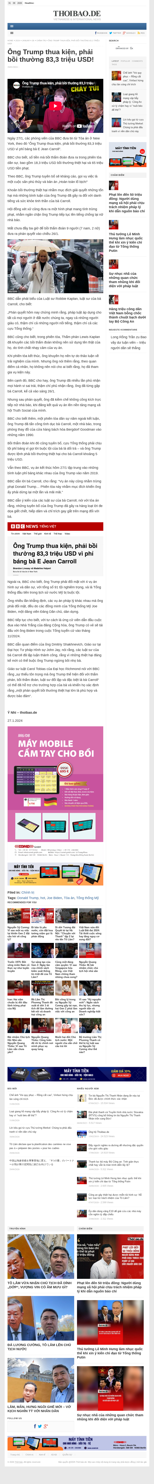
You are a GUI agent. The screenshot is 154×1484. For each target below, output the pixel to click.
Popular (125, 61)
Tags (114, 64)
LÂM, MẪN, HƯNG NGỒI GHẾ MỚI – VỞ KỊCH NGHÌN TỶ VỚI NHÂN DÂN (39, 1409)
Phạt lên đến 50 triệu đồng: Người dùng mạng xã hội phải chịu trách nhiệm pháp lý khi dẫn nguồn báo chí (127, 203)
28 (33, 41)
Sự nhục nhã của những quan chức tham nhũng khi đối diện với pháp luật (124, 280)
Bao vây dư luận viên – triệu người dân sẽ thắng (128, 342)
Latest (115, 61)
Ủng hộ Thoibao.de (43, 3)
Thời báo (19, 1462)
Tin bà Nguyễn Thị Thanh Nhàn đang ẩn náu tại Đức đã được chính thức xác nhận (114, 1097)
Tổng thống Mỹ (87, 898)
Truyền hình (17, 1228)
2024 (17, 41)
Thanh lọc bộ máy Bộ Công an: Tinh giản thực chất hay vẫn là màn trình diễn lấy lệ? (114, 1163)
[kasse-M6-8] (55, 860)
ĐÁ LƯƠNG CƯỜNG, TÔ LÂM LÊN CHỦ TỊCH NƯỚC (39, 1347)
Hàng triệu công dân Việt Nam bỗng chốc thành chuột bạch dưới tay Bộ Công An (127, 315)
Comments (137, 61)
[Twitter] (41, 1427)
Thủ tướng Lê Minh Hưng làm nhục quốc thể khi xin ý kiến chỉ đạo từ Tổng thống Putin (126, 242)
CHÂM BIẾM (117, 175)
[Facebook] (36, 1427)
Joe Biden (54, 898)
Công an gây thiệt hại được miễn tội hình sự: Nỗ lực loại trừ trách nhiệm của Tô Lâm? (115, 1196)
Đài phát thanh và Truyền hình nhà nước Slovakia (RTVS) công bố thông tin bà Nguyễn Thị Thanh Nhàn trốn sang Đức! (116, 1115)
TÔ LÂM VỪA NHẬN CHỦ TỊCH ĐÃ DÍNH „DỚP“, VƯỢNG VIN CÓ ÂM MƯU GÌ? (40, 1285)
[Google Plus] (47, 1427)
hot (42, 898)
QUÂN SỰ (67, 1455)
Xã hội (54, 1455)
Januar (26, 41)
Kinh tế (42, 1455)
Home (10, 41)
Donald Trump (27, 898)
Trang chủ (15, 1455)
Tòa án (69, 898)
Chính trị (41, 41)
